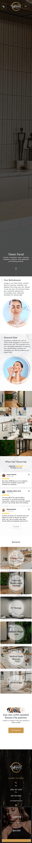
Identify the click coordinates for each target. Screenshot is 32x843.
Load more (16, 527)
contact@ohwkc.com (16, 801)
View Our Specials (16, 823)
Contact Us (17, 730)
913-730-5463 (16, 796)
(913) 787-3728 (16, 789)
